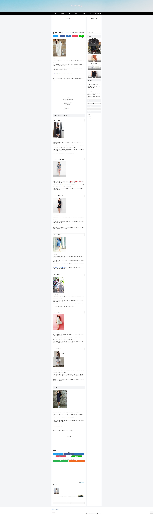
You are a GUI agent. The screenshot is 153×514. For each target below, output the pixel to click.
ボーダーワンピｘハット (68, 105)
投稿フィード (89, 116)
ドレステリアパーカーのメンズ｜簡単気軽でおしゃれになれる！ (93, 94)
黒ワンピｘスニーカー (68, 100)
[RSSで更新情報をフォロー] (77, 461)
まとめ (65, 109)
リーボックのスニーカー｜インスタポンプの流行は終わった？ (93, 97)
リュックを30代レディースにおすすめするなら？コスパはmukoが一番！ (93, 84)
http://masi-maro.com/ (55, 254)
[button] (100, 33)
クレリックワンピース (68, 103)
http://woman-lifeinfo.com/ (55, 294)
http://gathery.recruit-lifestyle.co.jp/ (56, 215)
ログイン (88, 114)
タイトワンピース (67, 108)
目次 (67, 97)
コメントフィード (90, 118)
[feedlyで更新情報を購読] (60, 461)
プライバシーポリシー (55, 509)
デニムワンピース (67, 104)
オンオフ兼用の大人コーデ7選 (68, 99)
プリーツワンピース (68, 107)
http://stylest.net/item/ (55, 368)
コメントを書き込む (69, 502)
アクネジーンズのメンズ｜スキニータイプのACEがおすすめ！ (93, 90)
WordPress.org (89, 120)
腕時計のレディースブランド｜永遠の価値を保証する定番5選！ (93, 87)
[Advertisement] (69, 24)
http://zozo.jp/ (54, 58)
